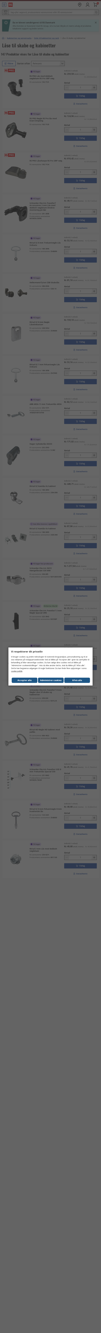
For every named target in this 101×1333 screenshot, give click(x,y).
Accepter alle (24, 680)
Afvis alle (77, 680)
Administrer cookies (51, 680)
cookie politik (16, 671)
